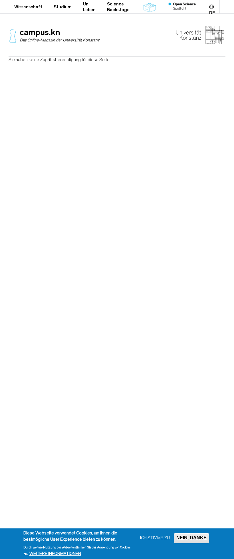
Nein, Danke (191, 537)
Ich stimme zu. (155, 538)
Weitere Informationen (55, 553)
